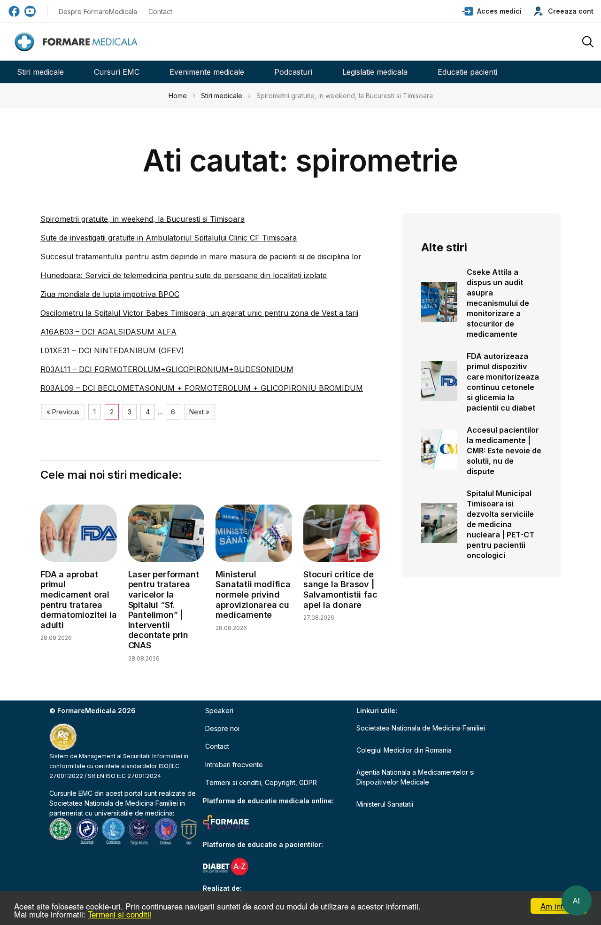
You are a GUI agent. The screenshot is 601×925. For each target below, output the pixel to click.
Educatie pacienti (467, 72)
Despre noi (222, 728)
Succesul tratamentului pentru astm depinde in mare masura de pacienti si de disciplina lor (201, 256)
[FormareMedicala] (78, 42)
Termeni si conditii (119, 914)
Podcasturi (293, 72)
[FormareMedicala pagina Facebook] (14, 11)
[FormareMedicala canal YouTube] (30, 11)
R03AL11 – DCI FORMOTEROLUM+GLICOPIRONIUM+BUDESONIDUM (166, 369)
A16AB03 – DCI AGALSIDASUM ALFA (108, 331)
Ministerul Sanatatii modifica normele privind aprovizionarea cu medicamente (253, 594)
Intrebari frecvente (234, 765)
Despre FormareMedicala (98, 12)
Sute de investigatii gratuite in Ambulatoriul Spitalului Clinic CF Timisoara (168, 237)
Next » (199, 412)
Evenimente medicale (207, 72)
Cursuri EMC (116, 72)
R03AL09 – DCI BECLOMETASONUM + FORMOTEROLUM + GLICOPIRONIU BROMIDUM (201, 388)
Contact (160, 12)
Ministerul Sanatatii (384, 804)
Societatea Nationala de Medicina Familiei (113, 803)
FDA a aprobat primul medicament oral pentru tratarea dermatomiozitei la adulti (78, 599)
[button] (492, 11)
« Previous (62, 412)
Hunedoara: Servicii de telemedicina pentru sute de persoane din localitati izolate (183, 275)
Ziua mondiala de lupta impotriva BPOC (109, 294)
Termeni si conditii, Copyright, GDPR (261, 782)
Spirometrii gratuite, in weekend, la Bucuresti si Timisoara (142, 219)
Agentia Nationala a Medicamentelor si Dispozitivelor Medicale (415, 777)
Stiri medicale (40, 72)
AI (576, 900)
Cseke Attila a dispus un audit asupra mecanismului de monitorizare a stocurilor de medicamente (498, 303)
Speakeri (219, 711)
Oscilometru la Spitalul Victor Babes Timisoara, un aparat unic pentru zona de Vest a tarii (199, 313)
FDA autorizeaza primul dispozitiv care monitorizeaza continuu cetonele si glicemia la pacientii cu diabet (503, 381)
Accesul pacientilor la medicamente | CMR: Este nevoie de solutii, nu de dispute (504, 450)
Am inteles (559, 906)
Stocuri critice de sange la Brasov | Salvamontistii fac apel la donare (340, 589)
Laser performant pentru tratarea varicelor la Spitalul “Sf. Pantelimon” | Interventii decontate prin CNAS (163, 609)
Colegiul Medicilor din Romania (404, 750)
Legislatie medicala (375, 72)
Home (178, 96)
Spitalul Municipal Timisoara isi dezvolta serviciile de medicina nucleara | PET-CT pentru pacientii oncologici (500, 524)
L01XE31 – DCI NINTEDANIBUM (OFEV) (112, 350)
